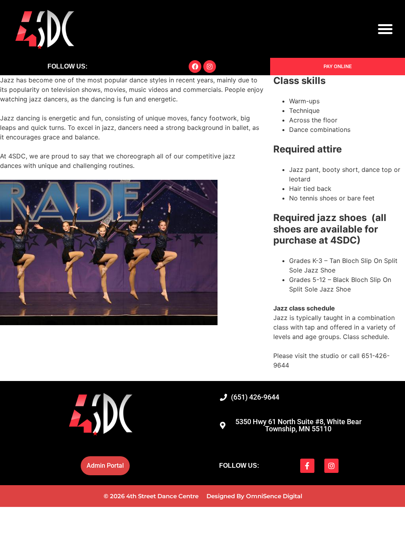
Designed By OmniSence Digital (254, 496)
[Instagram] (209, 66)
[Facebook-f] (307, 466)
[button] (385, 29)
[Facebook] (195, 66)
